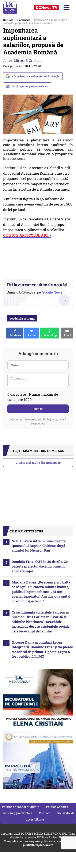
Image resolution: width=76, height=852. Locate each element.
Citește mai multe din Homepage (38, 463)
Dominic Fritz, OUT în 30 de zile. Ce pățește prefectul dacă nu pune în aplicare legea (40, 566)
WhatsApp (49, 335)
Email (67, 335)
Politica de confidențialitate (20, 807)
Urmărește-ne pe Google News (30, 86)
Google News (52, 292)
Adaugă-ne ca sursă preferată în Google (35, 76)
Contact (44, 813)
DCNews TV (46, 7)
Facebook (14, 335)
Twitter (31, 335)
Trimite (38, 409)
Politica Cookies (57, 807)
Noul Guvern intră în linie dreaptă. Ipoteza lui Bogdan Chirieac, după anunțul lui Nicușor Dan (39, 546)
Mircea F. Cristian (28, 60)
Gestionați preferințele (17, 813)
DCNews (14, 7)
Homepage (23, 19)
